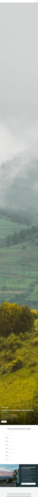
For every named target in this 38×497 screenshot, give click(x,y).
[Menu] (36, 1)
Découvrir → (4, 421)
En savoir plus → (24, 483)
